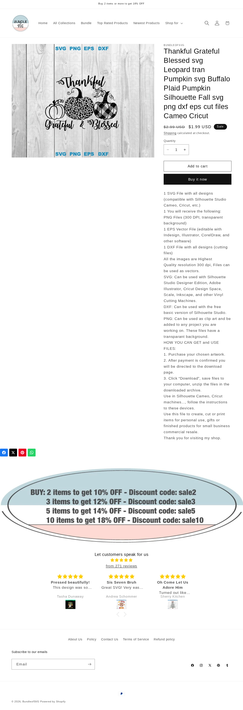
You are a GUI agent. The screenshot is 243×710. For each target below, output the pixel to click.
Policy (91, 639)
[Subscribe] (89, 664)
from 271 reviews (121, 566)
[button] (173, 23)
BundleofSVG (30, 701)
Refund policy (164, 639)
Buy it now (197, 179)
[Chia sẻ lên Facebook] (4, 452)
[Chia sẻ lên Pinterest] (22, 452)
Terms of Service (136, 639)
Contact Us (109, 639)
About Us (75, 639)
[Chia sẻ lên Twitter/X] (13, 452)
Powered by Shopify (52, 701)
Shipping (170, 133)
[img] (121, 560)
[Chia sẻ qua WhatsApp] (32, 452)
